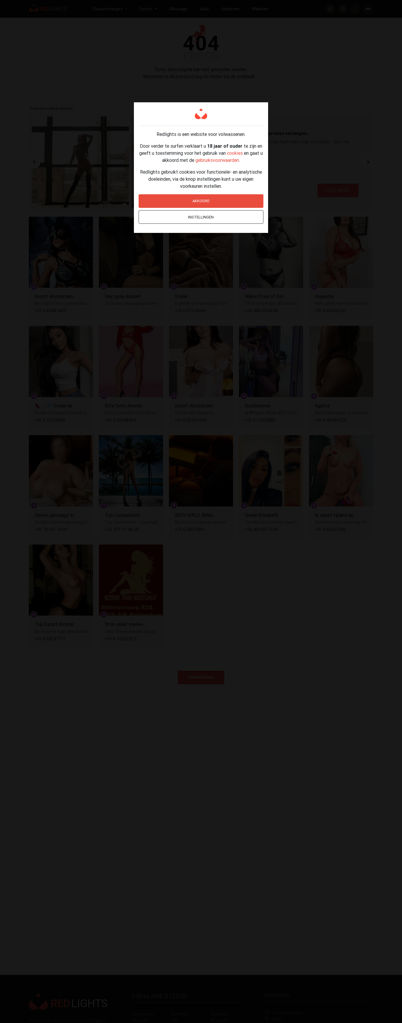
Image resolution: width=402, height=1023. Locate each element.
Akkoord (201, 200)
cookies (235, 153)
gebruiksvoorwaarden (217, 160)
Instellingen (201, 217)
